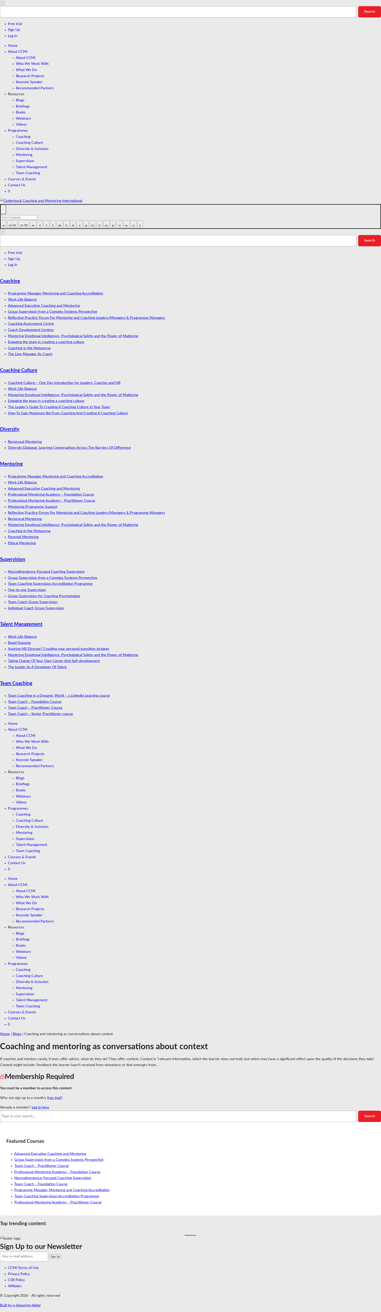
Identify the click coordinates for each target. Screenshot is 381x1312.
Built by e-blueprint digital (20, 1305)
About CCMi (17, 52)
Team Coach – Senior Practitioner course (40, 714)
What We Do (26, 70)
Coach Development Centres (31, 330)
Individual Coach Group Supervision (36, 608)
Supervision (25, 161)
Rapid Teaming (19, 643)
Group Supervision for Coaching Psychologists (44, 596)
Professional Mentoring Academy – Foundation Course (51, 494)
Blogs (20, 100)
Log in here (40, 1107)
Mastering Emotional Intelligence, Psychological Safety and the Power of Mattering (73, 336)
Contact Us (16, 185)
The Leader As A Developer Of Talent (37, 667)
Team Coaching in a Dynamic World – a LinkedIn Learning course (59, 696)
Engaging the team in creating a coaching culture (46, 342)
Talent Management (31, 167)
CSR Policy (16, 1280)
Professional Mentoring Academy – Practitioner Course (51, 501)
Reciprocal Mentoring (25, 442)
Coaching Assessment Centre (31, 324)
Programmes (18, 130)
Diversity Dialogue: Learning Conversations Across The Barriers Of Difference (69, 448)
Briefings (23, 106)
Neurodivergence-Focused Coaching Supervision (46, 572)
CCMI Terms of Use (23, 1268)
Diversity (9, 429)
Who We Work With (32, 64)
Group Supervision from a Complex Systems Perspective (52, 312)
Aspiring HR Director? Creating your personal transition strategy (58, 649)
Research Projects (30, 76)
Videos (21, 124)
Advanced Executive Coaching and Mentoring (44, 306)
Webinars (23, 118)
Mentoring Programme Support (32, 507)
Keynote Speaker (29, 82)
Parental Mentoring (23, 537)
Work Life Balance (22, 299)
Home (13, 46)
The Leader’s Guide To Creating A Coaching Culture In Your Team (59, 407)
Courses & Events (22, 179)
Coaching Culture (29, 143)
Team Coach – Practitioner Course (35, 708)
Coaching (23, 137)
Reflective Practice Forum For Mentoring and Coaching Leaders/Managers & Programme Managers (86, 318)
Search (369, 11)
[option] (3, 223)
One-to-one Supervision (27, 590)
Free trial (15, 24)
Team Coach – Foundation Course (34, 702)
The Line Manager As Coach (30, 354)
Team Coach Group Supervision (33, 602)
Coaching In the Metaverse (29, 348)
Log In (12, 36)
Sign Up (14, 30)
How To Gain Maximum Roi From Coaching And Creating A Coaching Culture (68, 413)
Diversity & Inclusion (32, 149)
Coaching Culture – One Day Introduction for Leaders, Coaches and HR (64, 383)
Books (21, 112)
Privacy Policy (19, 1274)
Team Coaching (28, 173)
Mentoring (24, 155)
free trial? (54, 1098)
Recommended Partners (35, 88)
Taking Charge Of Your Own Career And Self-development (54, 661)
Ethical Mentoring (22, 543)
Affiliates (15, 1286)
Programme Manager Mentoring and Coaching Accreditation (55, 293)
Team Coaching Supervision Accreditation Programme (50, 584)
